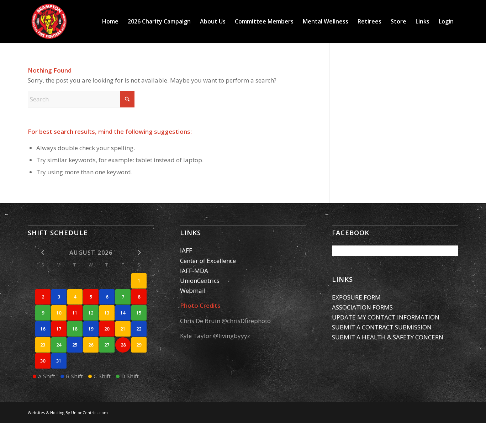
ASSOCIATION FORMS (362, 307)
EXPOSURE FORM (356, 297)
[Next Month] (139, 252)
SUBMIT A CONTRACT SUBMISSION (382, 327)
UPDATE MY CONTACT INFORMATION (385, 317)
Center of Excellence (208, 261)
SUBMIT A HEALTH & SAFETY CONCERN (387, 337)
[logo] (49, 21)
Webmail (193, 290)
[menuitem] (110, 21)
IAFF (186, 250)
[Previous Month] (43, 252)
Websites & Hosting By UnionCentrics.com (68, 412)
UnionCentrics (200, 280)
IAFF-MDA (194, 270)
